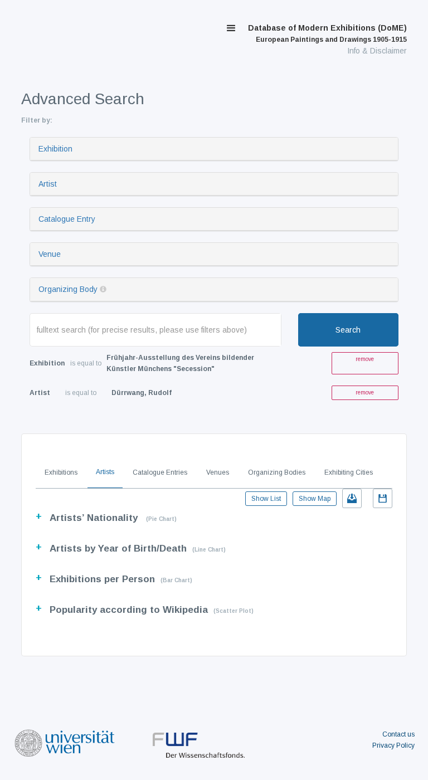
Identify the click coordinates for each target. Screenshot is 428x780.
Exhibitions (61, 472)
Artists (105, 472)
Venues (217, 472)
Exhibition (55, 148)
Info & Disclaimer (377, 50)
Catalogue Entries (160, 472)
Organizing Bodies (276, 472)
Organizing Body (68, 289)
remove (365, 359)
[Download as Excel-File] (352, 498)
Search (348, 329)
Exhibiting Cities (348, 472)
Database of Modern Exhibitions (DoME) (327, 33)
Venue (49, 254)
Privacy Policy (393, 745)
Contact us (398, 734)
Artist (47, 183)
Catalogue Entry (66, 218)
